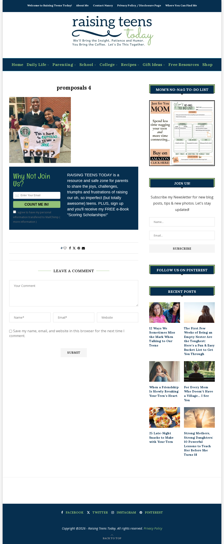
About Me (82, 5)
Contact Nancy (103, 5)
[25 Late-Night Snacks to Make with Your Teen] (164, 417)
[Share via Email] (83, 248)
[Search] (115, 77)
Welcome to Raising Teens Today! (49, 5)
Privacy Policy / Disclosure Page (139, 5)
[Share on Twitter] (74, 248)
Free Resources (183, 64)
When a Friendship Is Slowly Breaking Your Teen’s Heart (164, 391)
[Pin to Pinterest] (78, 248)
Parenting (62, 64)
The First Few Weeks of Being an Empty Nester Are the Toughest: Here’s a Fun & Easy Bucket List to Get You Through (199, 341)
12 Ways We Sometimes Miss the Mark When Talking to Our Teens (162, 336)
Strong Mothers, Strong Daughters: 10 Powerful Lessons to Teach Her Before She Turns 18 (198, 444)
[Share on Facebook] (70, 248)
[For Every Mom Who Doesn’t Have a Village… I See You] (199, 371)
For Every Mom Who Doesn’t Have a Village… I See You (198, 393)
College (107, 64)
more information (24, 222)
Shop (207, 64)
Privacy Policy (153, 528)
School (86, 64)
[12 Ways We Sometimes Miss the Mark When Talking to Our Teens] (164, 312)
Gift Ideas (152, 64)
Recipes (128, 64)
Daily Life (36, 64)
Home (17, 64)
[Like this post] (64, 248)
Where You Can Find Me (181, 5)
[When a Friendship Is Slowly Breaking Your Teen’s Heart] (164, 371)
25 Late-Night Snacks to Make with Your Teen (161, 437)
